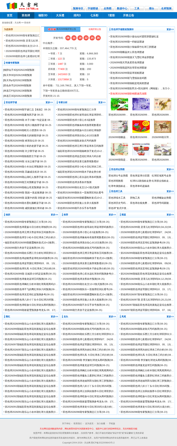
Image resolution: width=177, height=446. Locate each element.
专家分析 (62, 102)
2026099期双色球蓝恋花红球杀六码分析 (79, 156)
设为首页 (89, 423)
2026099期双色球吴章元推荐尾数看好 (78, 161)
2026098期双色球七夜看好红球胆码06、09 (144, 263)
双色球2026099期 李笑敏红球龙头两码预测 (86, 360)
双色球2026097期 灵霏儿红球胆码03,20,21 (144, 299)
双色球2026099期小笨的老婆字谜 (23, 145)
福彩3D (43, 15)
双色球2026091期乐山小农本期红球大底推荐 (29, 412)
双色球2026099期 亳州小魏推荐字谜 (24, 125)
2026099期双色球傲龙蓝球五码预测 (24, 278)
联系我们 (78, 423)
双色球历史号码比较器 (121, 203)
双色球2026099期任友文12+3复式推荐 (27, 45)
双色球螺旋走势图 (161, 197)
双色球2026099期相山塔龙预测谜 (23, 187)
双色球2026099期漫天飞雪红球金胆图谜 (132, 57)
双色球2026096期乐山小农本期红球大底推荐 (29, 360)
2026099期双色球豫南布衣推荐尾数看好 (79, 125)
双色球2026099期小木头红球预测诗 (24, 166)
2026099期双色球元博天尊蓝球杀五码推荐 (81, 145)
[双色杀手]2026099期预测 (17, 85)
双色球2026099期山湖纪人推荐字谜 (24, 177)
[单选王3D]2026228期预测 (17, 95)
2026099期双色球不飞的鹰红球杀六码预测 (28, 289)
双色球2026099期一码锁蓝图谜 (127, 41)
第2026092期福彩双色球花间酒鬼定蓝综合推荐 (30, 396)
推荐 (66, 214)
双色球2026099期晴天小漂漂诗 (22, 130)
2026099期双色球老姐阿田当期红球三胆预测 (87, 380)
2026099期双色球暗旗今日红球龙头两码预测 (29, 304)
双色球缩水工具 (117, 197)
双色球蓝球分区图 (140, 175)
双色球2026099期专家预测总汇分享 (25, 35)
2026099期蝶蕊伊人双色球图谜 (127, 52)
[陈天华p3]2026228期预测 (17, 80)
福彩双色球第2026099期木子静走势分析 (79, 171)
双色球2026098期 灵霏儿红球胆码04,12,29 (144, 278)
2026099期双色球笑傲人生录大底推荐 (78, 203)
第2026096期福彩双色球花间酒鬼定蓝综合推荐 (30, 354)
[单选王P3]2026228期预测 (17, 90)
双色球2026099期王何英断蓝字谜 (23, 182)
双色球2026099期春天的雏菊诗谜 (23, 135)
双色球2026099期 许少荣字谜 (21, 151)
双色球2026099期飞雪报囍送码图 (128, 78)
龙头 (66, 316)
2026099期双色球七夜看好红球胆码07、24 (29, 56)
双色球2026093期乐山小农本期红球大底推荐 (29, 391)
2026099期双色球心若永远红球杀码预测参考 (82, 177)
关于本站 (66, 423)
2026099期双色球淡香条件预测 (74, 182)
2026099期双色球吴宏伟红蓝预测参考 (25, 294)
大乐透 (60, 15)
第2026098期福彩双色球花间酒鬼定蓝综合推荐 (146, 273)
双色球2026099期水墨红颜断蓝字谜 (24, 203)
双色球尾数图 (116, 180)
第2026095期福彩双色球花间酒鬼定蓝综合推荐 (30, 365)
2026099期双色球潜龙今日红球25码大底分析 (87, 406)
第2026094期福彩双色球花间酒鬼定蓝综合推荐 (30, 375)
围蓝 (124, 214)
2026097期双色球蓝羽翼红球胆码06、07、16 (145, 310)
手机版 (112, 423)
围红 (8, 316)
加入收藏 (101, 423)
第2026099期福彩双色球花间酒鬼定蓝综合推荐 (146, 253)
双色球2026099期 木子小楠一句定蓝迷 (26, 120)
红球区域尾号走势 (161, 175)
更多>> (49, 102)
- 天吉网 (87, 443)
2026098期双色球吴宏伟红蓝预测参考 (141, 268)
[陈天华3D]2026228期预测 (17, 75)
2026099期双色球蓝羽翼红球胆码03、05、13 (30, 51)
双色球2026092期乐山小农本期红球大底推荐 (29, 401)
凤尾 (124, 316)
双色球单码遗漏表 (140, 186)
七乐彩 (94, 15)
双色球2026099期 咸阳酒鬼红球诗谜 (24, 208)
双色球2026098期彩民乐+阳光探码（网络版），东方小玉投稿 (143, 88)
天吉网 (18, 22)
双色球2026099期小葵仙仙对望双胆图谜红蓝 (134, 36)
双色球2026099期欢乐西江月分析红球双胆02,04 (31, 253)
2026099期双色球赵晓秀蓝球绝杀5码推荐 (27, 258)
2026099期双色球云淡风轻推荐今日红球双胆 (87, 391)
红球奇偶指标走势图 (119, 186)
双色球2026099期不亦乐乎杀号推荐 (77, 208)
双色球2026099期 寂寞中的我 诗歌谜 (25, 197)
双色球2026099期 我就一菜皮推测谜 (24, 192)
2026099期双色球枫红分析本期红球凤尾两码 (29, 284)
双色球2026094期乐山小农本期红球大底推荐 (29, 380)
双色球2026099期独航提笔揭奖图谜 (129, 83)
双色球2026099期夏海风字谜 (20, 114)
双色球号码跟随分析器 (164, 203)
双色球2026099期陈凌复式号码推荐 (77, 140)
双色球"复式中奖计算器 (121, 208)
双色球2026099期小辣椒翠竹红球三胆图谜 (133, 46)
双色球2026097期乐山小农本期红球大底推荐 (29, 349)
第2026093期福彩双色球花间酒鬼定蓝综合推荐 (30, 386)
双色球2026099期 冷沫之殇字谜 (22, 161)
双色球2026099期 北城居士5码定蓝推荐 (26, 273)
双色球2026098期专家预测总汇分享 (140, 258)
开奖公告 (128, 15)
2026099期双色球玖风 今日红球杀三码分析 (28, 268)
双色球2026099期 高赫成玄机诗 (22, 171)
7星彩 (111, 15)
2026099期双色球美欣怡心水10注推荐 (78, 135)
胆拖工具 (135, 197)
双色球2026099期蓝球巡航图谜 (127, 72)
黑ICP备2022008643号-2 (103, 443)
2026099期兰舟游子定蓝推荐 (20, 247)
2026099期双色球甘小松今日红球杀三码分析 (82, 166)
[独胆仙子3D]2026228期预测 (18, 70)
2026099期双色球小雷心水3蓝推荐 (76, 120)
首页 (9, 15)
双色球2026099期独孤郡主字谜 (22, 156)
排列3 (77, 15)
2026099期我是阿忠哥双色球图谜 (128, 67)
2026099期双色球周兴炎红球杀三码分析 (84, 349)
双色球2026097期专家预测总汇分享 (140, 294)
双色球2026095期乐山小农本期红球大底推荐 (29, 370)
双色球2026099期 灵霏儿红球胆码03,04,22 (29, 40)
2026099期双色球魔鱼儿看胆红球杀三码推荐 (87, 375)
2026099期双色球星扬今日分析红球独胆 (79, 130)
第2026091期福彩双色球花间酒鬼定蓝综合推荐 (30, 406)
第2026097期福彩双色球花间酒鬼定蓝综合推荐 (146, 304)
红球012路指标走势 (140, 180)
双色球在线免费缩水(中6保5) (145, 203)
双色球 (26, 15)
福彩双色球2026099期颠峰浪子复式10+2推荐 (82, 151)
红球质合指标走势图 (163, 180)
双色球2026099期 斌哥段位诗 (21, 140)
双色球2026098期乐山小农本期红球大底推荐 (145, 284)
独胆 (8, 214)
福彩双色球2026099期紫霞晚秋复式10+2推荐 (82, 197)
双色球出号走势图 (118, 175)
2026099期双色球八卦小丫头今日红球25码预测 (30, 299)
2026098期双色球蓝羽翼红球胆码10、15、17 (145, 289)
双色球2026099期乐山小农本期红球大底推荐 (145, 247)
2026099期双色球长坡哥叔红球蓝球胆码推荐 (82, 114)
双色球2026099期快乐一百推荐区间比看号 (81, 192)
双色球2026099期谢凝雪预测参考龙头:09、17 (30, 310)
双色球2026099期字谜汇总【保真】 (24, 109)
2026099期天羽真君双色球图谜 (127, 62)
